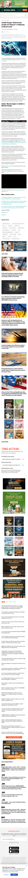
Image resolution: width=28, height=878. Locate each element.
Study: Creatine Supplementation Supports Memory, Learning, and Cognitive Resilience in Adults (12, 721)
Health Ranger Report (7, 762)
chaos (21, 34)
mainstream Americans (17, 36)
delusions (12, 35)
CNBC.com (3, 214)
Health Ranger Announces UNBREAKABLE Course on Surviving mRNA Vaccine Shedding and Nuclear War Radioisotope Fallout (13, 787)
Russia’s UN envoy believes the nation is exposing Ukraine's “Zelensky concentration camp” (13, 642)
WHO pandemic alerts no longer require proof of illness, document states (12, 627)
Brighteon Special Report (15, 34)
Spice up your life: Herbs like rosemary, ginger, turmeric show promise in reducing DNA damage (12, 732)
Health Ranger (4, 36)
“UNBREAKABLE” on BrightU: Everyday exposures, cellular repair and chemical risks (13, 715)
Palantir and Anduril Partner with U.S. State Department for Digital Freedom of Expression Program (12, 694)
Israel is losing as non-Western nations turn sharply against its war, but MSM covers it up (13, 346)
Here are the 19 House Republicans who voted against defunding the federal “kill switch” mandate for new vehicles (13, 393)
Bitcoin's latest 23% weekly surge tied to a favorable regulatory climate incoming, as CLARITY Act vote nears (13, 727)
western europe (8, 38)
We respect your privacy (14, 842)
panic (13, 37)
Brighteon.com (4, 212)
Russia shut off (17, 125)
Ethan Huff (9, 390)
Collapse (7, 20)
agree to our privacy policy (11, 871)
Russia (19, 37)
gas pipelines (17, 35)
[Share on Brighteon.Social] (2, 32)
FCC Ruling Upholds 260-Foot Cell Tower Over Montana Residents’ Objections (12, 678)
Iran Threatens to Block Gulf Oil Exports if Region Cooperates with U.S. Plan (13, 612)
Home (2, 20)
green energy (22, 35)
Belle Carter (9, 318)
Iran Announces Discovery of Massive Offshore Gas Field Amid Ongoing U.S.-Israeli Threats (13, 669)
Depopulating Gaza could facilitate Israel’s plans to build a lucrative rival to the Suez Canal (13, 370)
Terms (11, 858)
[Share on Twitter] (7, 32)
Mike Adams (3, 37)
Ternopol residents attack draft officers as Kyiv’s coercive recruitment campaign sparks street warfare (12, 710)
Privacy (8, 858)
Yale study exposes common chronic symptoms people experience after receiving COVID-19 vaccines (12, 275)
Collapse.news (8, 166)
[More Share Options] (9, 32)
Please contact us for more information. (9, 472)
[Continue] (25, 839)
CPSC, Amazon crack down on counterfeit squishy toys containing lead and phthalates (13, 637)
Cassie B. (9, 271)
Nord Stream (9, 37)
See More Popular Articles (14, 737)
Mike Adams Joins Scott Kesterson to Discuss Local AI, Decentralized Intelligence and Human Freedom (13, 779)
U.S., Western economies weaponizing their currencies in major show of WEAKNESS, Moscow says (12, 298)
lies (12, 36)
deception (7, 35)
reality (16, 37)
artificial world (6, 34)
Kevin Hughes (9, 29)
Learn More (6, 874)
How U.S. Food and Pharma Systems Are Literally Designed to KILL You (12, 795)
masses (24, 36)
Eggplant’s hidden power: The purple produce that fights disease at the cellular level (13, 647)
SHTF (22, 37)
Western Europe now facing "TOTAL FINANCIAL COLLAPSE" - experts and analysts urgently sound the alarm (13, 143)
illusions (9, 36)
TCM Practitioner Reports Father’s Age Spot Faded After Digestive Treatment (13, 659)
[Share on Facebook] (5, 32)
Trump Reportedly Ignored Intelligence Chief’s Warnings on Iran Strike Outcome (12, 704)
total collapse (5, 238)
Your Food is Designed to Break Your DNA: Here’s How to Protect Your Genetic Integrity (12, 674)
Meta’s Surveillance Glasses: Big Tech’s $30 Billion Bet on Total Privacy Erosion (13, 688)
